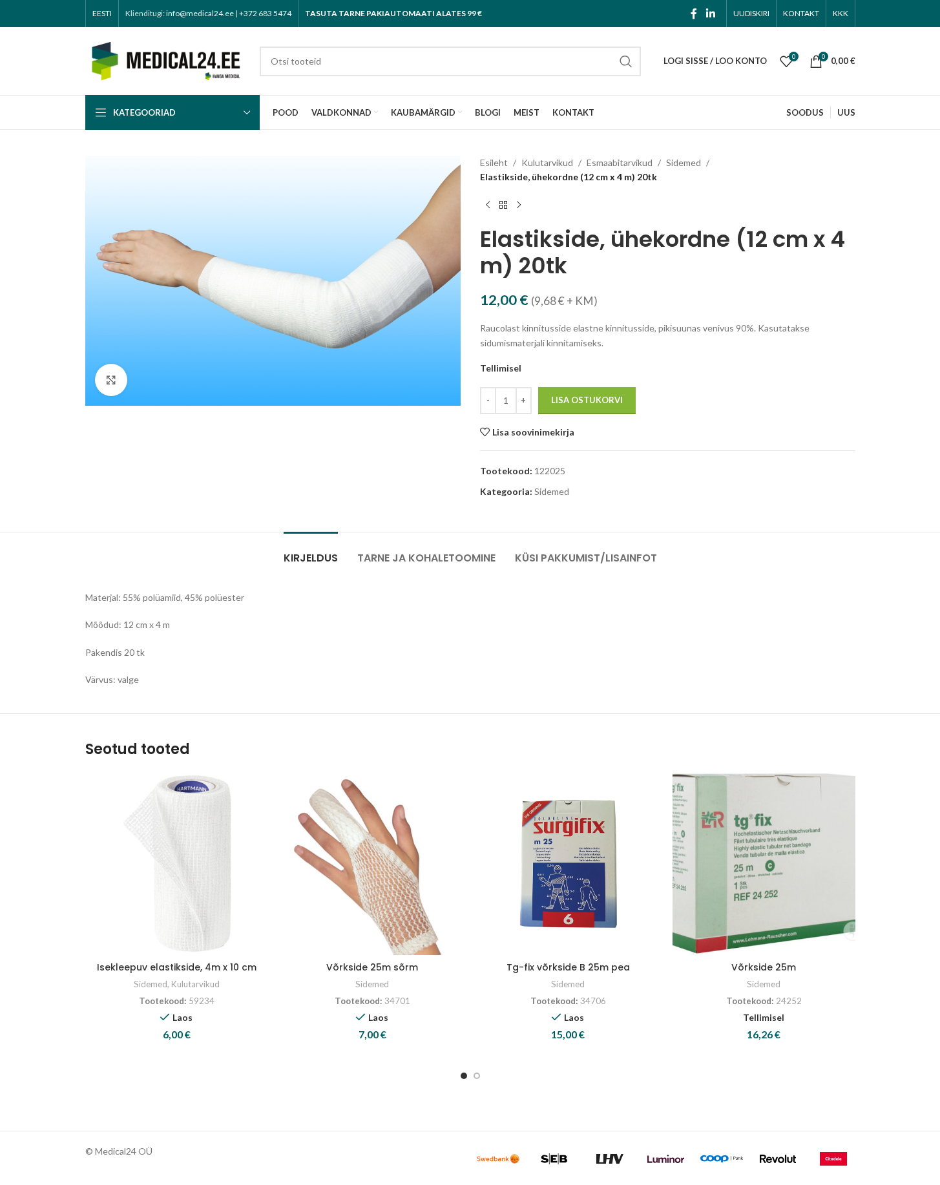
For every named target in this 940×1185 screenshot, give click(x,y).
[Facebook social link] (694, 13)
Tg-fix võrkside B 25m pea (568, 967)
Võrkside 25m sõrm (372, 967)
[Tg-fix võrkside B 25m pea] (568, 863)
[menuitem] (102, 13)
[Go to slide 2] (477, 1076)
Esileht (494, 162)
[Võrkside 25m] (764, 863)
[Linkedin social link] (710, 13)
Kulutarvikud (547, 162)
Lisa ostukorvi (587, 400)
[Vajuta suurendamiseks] (111, 380)
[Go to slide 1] (464, 1076)
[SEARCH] (626, 61)
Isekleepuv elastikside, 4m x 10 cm (176, 967)
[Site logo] (166, 59)
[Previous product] (488, 205)
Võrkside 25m (763, 967)
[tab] (311, 551)
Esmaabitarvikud (620, 162)
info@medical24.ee (200, 13)
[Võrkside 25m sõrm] (372, 863)
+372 (265, 13)
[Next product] (519, 205)
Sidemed (683, 162)
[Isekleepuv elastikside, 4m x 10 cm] (176, 863)
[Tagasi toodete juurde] (503, 205)
